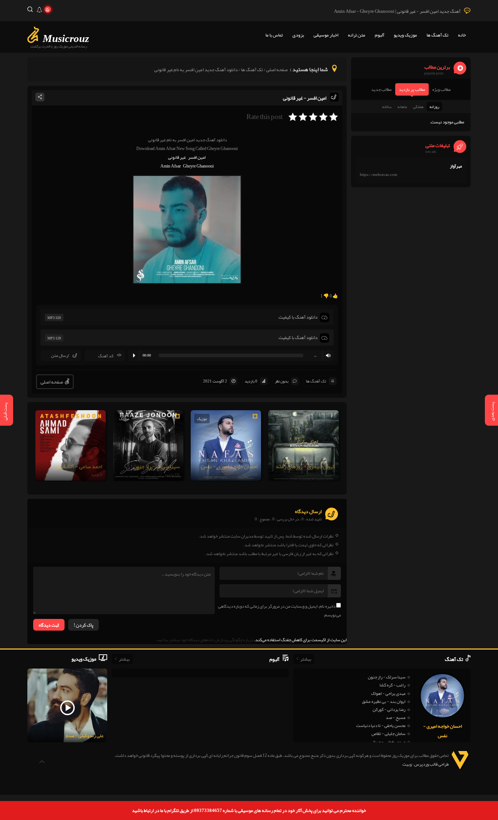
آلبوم (379, 35)
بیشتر (305, 659)
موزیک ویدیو (405, 35)
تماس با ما (274, 35)
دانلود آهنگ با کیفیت (298, 317)
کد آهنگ (105, 355)
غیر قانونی (177, 157)
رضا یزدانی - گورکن (389, 709)
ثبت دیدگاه (49, 625)
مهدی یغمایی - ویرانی (387, 742)
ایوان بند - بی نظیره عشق (383, 701)
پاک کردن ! (83, 625)
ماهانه (402, 107)
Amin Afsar (170, 166)
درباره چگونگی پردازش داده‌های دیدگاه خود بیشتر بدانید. (204, 639)
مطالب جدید (381, 89)
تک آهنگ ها (437, 35)
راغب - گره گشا (392, 685)
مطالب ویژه (441, 89)
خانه (462, 35)
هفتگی (418, 107)
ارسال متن (60, 355)
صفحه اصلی (277, 69)
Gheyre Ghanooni (198, 166)
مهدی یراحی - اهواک (388, 693)
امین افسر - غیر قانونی (304, 98)
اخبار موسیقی (326, 35)
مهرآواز (456, 166)
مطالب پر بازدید (412, 89)
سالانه (387, 107)
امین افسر (197, 157)
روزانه (434, 107)
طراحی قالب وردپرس (431, 764)
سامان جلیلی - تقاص (388, 733)
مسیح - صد (395, 717)
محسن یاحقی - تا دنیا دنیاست (380, 725)
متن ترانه (356, 35)
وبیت (407, 764)
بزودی (298, 35)
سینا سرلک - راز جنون (386, 677)
